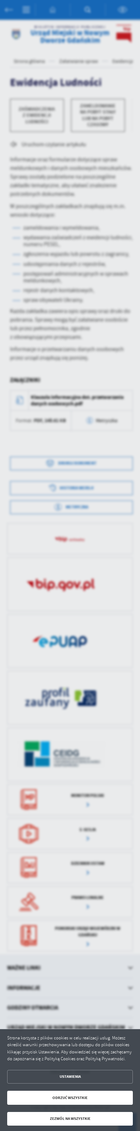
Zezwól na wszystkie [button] (70, 1118)
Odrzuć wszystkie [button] (70, 1097)
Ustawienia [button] (70, 1076)
